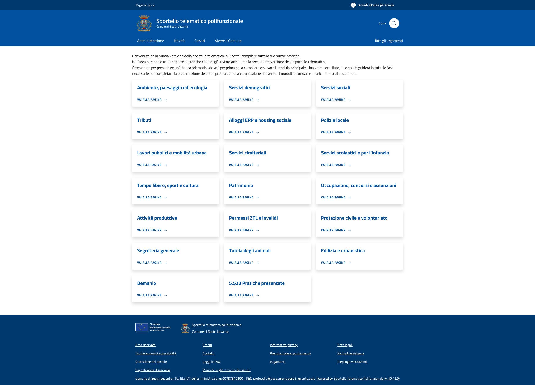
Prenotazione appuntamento (290, 353)
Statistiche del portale (151, 361)
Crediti (207, 344)
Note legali (345, 344)
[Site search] (394, 23)
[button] (372, 5)
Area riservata (145, 344)
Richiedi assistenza (350, 353)
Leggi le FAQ (211, 361)
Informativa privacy (284, 344)
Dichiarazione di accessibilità (155, 353)
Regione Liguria (145, 5)
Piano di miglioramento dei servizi (227, 369)
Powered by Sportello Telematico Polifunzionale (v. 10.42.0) (358, 378)
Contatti (208, 353)
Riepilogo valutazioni (352, 361)
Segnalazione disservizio (152, 369)
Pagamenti (277, 361)
